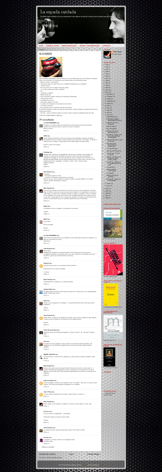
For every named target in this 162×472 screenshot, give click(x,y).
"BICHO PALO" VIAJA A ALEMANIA (113, 154)
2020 (106, 71)
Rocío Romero (48, 172)
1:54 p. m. (46, 258)
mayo (108, 110)
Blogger (101, 465)
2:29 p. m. (46, 274)
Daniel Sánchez (48, 279)
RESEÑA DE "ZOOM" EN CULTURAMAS (113, 180)
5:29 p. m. (46, 375)
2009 (106, 191)
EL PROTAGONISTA (112, 148)
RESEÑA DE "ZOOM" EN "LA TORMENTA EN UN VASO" (113, 164)
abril (108, 112)
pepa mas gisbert (49, 380)
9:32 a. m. (46, 396)
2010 (106, 188)
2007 (106, 195)
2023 (106, 64)
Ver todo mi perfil (116, 54)
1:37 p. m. (46, 360)
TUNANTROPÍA (110, 167)
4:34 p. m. (46, 310)
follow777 (84, 465)
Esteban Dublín (48, 289)
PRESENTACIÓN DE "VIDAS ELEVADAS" (114, 140)
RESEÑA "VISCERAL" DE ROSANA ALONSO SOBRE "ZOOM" (113, 158)
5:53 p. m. (46, 324)
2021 (106, 69)
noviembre (110, 96)
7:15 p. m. (46, 386)
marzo (109, 114)
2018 (106, 76)
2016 (106, 80)
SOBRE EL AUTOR (52, 46)
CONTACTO (107, 46)
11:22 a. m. (47, 230)
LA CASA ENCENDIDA (50, 123)
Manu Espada (47, 188)
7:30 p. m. (46, 336)
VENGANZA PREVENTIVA (113, 151)
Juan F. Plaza (47, 392)
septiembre (110, 101)
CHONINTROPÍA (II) (111, 117)
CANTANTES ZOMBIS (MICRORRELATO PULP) (114, 119)
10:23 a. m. (47, 201)
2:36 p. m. (46, 284)
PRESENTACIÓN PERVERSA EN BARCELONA (111, 145)
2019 (106, 74)
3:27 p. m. (46, 295)
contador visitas (108, 395)
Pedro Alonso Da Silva (50, 330)
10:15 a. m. (47, 183)
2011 (106, 92)
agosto (109, 103)
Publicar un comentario (48, 447)
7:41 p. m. (46, 349)
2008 (106, 193)
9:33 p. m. (46, 432)
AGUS (45, 136)
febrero (109, 183)
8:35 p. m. (46, 422)
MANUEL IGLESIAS (49, 354)
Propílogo (46, 152)
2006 (106, 198)
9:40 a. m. (46, 147)
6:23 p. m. (46, 406)
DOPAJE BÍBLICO (111, 126)
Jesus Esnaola (48, 315)
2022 (106, 67)
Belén (45, 219)
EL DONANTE (110, 173)
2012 (106, 90)
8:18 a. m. (46, 130)
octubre (109, 99)
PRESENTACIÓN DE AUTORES (112, 176)
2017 (106, 78)
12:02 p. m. (47, 443)
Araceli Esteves (48, 427)
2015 (106, 83)
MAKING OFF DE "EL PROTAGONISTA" (112, 132)
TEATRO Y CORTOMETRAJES (89, 46)
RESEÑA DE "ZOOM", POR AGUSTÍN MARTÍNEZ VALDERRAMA (114, 136)
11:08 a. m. (47, 214)
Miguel (46, 206)
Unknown (46, 263)
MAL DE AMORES (111, 128)
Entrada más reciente (47, 454)
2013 (106, 87)
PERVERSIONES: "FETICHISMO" (111, 170)
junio (108, 108)
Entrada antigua (93, 454)
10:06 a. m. (47, 166)
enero (108, 185)
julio (108, 105)
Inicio (71, 454)
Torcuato (46, 437)
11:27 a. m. (47, 243)
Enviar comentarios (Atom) (54, 457)
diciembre (109, 94)
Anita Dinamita (48, 248)
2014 (106, 85)
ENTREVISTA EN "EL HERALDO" (112, 123)
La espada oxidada (58, 11)
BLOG (41, 46)
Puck (45, 341)
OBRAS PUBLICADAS (69, 46)
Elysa (45, 300)
